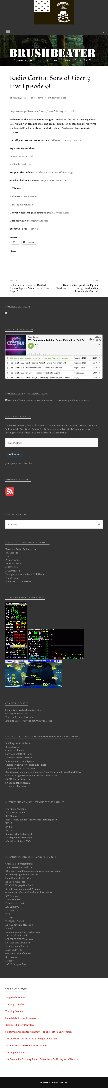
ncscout (38, 98)
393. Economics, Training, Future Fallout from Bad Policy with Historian (42, 1059)
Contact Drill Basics (15, 750)
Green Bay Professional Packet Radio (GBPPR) (28, 892)
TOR (7, 914)
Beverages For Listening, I (18, 834)
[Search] (100, 31)
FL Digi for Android (15, 921)
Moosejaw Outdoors (37, 220)
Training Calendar (14, 1004)
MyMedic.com (61, 212)
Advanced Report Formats (18, 757)
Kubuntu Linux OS (14, 903)
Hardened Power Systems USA (20, 549)
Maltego (9, 960)
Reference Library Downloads (20, 1025)
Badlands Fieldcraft (20, 164)
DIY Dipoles (11, 816)
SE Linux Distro (13, 910)
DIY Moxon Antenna (15, 812)
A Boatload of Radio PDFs (18, 841)
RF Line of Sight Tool (16, 935)
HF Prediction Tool (15, 881)
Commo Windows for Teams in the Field (25, 764)
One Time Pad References (18, 953)
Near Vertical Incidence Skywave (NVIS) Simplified (31, 819)
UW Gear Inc (11, 552)
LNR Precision (12, 570)
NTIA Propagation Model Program (22, 889)
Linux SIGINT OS (13, 950)
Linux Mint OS (12, 899)
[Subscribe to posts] (9, 495)
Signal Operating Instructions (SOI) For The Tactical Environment (38, 1031)
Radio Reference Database (18, 867)
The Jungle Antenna (15, 809)
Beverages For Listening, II (18, 837)
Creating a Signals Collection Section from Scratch (31, 775)
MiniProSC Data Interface (18, 581)
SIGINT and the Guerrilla (17, 782)
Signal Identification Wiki (18, 878)
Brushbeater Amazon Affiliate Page (54, 172)
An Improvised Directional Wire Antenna (26, 1045)
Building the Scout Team (17, 743)
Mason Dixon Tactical (21, 156)
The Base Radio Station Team (20, 768)
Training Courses (14, 1011)
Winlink (9, 928)
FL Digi (9, 917)
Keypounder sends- (15, 997)
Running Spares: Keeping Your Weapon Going (28, 720)
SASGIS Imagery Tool (15, 964)
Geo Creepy (11, 957)
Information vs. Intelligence (19, 761)
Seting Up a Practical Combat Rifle (23, 710)
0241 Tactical (12, 567)
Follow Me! (14, 454)
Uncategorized (58, 98)
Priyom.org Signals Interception (21, 874)
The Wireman (12, 578)
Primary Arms (12, 560)
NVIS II (8, 827)
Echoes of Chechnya (15, 786)
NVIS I (8, 823)
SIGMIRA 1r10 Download (17, 942)
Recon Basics (12, 747)
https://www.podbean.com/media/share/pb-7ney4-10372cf (42, 111)
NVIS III (9, 830)
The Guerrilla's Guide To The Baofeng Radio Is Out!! (31, 1038)
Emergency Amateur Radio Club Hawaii (25, 574)
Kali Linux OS (12, 906)
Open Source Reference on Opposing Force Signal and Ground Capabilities (43, 772)
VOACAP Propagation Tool (19, 885)
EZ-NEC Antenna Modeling (19, 924)
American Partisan (57, 180)
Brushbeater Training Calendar (65, 140)
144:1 (7, 556)
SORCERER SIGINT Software (19, 939)
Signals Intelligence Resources (20, 1018)
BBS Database (12, 896)
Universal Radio (13, 563)
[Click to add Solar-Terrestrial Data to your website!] (16, 658)
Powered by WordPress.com (54, 1082)
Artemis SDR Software (16, 946)
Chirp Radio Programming (18, 863)
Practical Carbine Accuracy (19, 717)
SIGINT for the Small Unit (18, 779)
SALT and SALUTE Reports (18, 754)
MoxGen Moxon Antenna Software (22, 932)
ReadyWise (34, 228)
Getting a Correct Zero (16, 713)
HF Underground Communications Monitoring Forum (32, 871)
